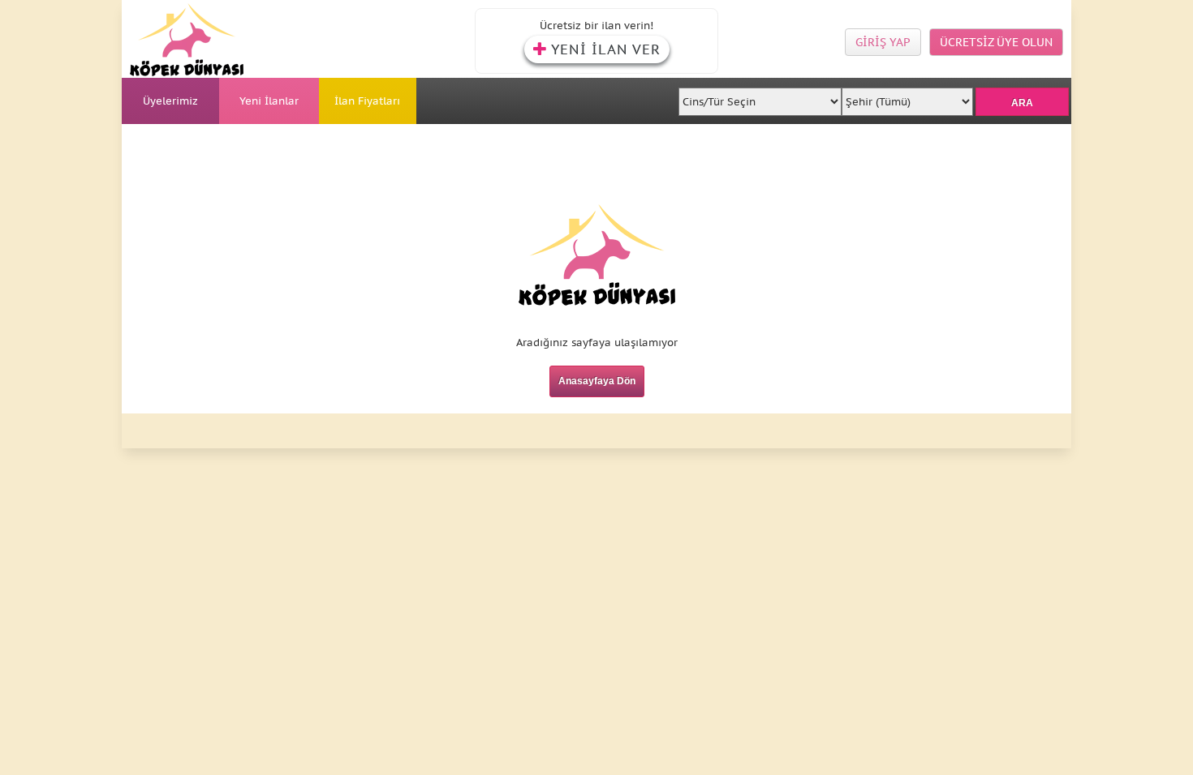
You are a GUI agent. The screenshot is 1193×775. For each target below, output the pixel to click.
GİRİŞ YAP (883, 42)
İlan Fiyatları (367, 101)
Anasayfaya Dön (596, 381)
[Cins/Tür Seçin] (760, 97)
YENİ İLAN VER (606, 49)
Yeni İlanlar (269, 101)
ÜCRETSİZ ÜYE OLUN (996, 42)
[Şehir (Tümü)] (907, 97)
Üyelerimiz (170, 101)
